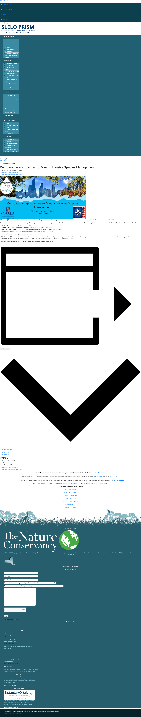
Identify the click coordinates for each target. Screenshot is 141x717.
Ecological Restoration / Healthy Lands (12, 84)
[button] (68, 37)
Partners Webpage (98, 477)
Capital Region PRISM (70, 492)
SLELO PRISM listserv (118, 480)
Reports (9, 141)
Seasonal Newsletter (12, 125)
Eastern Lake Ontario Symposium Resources (11, 150)
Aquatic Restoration (12, 63)
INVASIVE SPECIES (9, 37)
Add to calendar (5, 348)
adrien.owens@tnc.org (10, 656)
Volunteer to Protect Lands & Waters (11, 104)
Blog (8, 127)
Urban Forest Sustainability (9, 68)
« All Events (3, 160)
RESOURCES (7, 136)
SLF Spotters (10, 65)
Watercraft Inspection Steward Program (12, 72)
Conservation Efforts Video (11, 76)
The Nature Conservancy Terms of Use (12, 713)
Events (8, 123)
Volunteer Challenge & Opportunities (12, 100)
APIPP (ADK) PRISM (70, 489)
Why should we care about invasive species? (11, 45)
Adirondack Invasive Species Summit (13, 174)
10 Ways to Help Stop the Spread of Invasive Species (11, 55)
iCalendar (5, 451)
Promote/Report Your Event (11, 130)
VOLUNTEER (7, 92)
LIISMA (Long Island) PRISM (70, 501)
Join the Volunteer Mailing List (11, 96)
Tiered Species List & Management (11, 41)
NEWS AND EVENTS (9, 120)
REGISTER (31, 234)
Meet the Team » (8, 666)
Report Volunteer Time (10, 107)
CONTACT (5, 19)
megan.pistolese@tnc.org (11, 643)
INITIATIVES (7, 60)
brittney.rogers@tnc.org (114, 476)
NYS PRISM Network (12, 139)
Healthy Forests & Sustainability (10, 88)
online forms (100, 473)
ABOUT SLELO (7, 5)
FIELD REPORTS (8, 116)
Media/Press (10, 133)
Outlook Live (5, 454)
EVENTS (5, 14)
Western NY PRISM (70, 507)
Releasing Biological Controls (11, 80)
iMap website (89, 483)
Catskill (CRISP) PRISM (70, 495)
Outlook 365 (5, 452)
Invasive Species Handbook (10, 146)
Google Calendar (7, 449)
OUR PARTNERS (7, 9)
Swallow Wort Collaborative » (11, 707)
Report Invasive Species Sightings (10, 111)
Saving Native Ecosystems (9, 50)
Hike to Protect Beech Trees (10, 172)
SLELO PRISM (4, 1)
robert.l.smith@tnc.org (10, 650)
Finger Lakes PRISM (70, 498)
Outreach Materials (12, 143)
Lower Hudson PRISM (71, 504)
